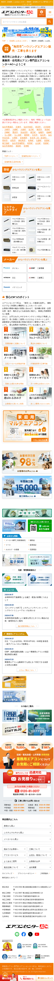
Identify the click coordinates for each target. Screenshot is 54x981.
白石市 (35, 134)
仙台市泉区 (28, 126)
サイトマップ (7, 873)
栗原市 (15, 132)
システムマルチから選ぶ (14, 832)
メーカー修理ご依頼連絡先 (16, 540)
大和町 (14, 137)
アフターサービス (11, 855)
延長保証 (33, 545)
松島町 (31, 140)
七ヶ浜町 (17, 134)
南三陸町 (5, 143)
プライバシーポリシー (26, 873)
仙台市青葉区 (7, 126)
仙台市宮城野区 (18, 143)
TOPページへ (9, 156)
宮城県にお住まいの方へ (18, 41)
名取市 (13, 140)
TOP (4, 41)
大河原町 (47, 126)
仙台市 (43, 134)
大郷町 (15, 129)
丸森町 (39, 140)
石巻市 (18, 126)
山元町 (38, 143)
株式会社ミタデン (9, 877)
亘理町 (26, 145)
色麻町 (49, 132)
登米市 (5, 140)
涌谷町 (18, 145)
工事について (34, 849)
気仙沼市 (24, 132)
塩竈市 (41, 132)
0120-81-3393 (44, 805)
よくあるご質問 (10, 861)
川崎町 (7, 132)
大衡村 (23, 129)
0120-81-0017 (19, 805)
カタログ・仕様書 (12, 549)
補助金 (32, 540)
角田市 (39, 129)
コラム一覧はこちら (26, 670)
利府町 (46, 143)
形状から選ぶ (9, 825)
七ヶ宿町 (8, 134)
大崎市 (7, 129)
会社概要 (32, 867)
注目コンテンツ (43, 978)
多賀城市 (23, 137)
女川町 (31, 129)
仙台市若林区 (7, 145)
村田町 (30, 143)
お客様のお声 (34, 861)
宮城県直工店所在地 (12, 161)
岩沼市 (38, 126)
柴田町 (26, 134)
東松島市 (21, 140)
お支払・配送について (38, 855)
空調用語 (33, 549)
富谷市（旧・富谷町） (39, 137)
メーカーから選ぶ (11, 839)
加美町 (47, 129)
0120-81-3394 (19, 808)
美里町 (47, 140)
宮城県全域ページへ (30, 156)
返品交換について (11, 867)
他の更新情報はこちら (26, 626)
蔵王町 (33, 132)
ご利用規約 (44, 873)
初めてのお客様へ (11, 849)
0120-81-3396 (19, 810)
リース (8, 545)
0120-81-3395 (44, 808)
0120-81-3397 (44, 810)
